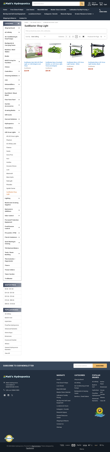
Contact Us (23, 18)
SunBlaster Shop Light (11, 193)
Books (7, 56)
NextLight (9, 181)
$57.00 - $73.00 (9, 296)
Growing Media (10, 110)
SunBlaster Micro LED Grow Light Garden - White (75, 63)
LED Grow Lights (10, 132)
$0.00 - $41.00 (9, 289)
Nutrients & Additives (9, 210)
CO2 (6, 80)
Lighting (7, 198)
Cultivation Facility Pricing (78, 9)
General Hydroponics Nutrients (11, 348)
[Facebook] (4, 395)
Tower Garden (10, 274)
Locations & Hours (34, 14)
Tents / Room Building (9, 253)
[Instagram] (8, 395)
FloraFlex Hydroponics (12, 325)
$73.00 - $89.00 (9, 300)
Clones (7, 67)
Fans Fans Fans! (10, 99)
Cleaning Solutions (11, 75)
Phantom (9, 140)
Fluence (8, 147)
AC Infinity (8, 32)
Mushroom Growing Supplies (11, 204)
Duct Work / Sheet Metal (11, 94)
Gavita (8, 151)
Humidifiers (9, 128)
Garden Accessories (9, 105)
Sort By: (28, 36)
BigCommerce (36, 446)
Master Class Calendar (58, 9)
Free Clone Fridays (16, 9)
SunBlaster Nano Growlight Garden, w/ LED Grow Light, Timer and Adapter (54, 64)
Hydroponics (9, 123)
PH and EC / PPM (10, 233)
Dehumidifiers (10, 84)
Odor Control (9, 215)
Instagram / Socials (50, 14)
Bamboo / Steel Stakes (10, 51)
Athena (7, 343)
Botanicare (8, 336)
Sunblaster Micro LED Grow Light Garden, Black (96, 63)
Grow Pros (9, 155)
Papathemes (30, 448)
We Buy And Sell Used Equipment (14, 14)
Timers (7, 265)
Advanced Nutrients (11, 329)
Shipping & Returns (9, 18)
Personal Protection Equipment (12, 221)
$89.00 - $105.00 (10, 304)
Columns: (61, 36)
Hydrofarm (8, 321)
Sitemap (59, 427)
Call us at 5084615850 (12, 390)
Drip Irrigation (10, 89)
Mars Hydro (10, 177)
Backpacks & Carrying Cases (10, 44)
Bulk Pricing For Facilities (10, 61)
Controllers (9, 71)
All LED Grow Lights (12, 136)
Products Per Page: (93, 36)
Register (95, 4)
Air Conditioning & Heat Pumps (11, 38)
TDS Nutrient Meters (12, 248)
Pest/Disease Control (9, 227)
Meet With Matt (42, 9)
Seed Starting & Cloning (10, 243)
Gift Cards (8, 115)
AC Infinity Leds (11, 144)
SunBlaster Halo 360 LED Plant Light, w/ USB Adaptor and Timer (33, 64)
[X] (12, 395)
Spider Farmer (10, 188)
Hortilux (8, 162)
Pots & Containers (11, 237)
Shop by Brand (10, 28)
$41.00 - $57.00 (9, 292)
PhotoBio (9, 184)
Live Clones (30, 9)
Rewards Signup (66, 14)
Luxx (7, 170)
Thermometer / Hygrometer (10, 260)
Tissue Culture (10, 270)
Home (5, 9)
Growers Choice (11, 166)
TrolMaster (8, 278)
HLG (7, 158)
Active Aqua (8, 332)
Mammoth (9, 173)
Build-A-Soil (8, 317)
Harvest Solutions (11, 119)
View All (7, 353)
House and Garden (10, 340)
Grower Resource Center (83, 14)
